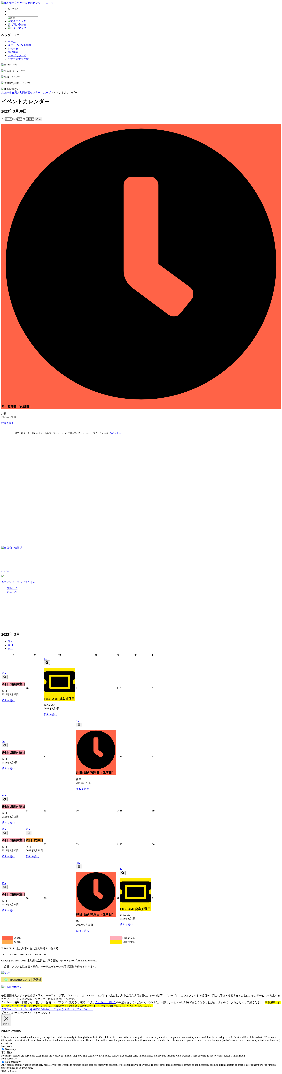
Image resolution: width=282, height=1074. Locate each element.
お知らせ (13, 48)
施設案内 (13, 52)
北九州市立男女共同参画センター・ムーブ (26, 92)
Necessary (10, 1049)
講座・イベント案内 (19, 45)
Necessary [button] (6, 1046)
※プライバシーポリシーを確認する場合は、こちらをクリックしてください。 (47, 1009)
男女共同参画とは (18, 59)
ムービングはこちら (6, 571)
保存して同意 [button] (9, 1070)
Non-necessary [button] (9, 1058)
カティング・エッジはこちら (18, 582)
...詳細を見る (115, 433)
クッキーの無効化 (105, 1002)
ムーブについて (17, 55)
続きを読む (7, 423)
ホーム (12, 41)
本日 (10, 645)
